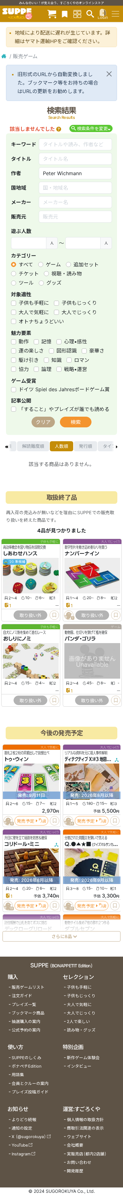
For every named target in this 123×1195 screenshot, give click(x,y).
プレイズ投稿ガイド (30, 1092)
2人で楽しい (78, 1021)
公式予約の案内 (26, 1030)
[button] (58, 129)
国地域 (18, 188)
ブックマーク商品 (28, 1013)
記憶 (46, 341)
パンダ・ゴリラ (80, 638)
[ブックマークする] (54, 615)
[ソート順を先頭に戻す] (6, 446)
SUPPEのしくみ (26, 1057)
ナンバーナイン (82, 553)
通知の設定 (22, 1128)
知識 (56, 360)
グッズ (54, 283)
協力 (24, 369)
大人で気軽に (34, 312)
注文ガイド (22, 995)
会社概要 (75, 1145)
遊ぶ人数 (21, 231)
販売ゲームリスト (28, 987)
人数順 (61, 446)
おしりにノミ (17, 638)
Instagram (21, 1154)
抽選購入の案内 (26, 1021)
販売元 (18, 217)
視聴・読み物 (66, 273)
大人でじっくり (79, 312)
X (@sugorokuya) (29, 1136)
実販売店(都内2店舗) (87, 1154)
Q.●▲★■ (78, 844)
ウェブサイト (79, 1136)
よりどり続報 (24, 1119)
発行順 (85, 446)
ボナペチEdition (26, 1066)
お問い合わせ (79, 1162)
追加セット (86, 264)
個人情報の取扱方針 (85, 1119)
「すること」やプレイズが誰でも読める (64, 409)
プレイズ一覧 (24, 1004)
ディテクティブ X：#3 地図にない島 (92, 759)
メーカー (21, 202)
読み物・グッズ (81, 1030)
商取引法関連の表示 (85, 1128)
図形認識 (66, 350)
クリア (43, 422)
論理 (46, 369)
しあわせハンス (20, 553)
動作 (24, 341)
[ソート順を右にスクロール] (117, 446)
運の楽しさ (31, 350)
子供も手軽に (34, 303)
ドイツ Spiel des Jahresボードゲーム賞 (64, 389)
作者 (16, 173)
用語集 (18, 1074)
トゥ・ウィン (16, 759)
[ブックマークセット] (64, 13)
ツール (26, 283)
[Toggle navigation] (115, 14)
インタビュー (79, 1066)
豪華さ (96, 350)
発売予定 (25, 821)
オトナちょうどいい (41, 321)
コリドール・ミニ (21, 844)
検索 (75, 422)
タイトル (21, 159)
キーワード (23, 144)
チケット (29, 273)
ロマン (81, 360)
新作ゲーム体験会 (83, 1057)
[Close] (109, 74)
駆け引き (29, 360)
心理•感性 (75, 341)
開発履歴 (75, 1171)
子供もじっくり (79, 303)
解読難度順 (33, 446)
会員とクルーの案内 (30, 1083)
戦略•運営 (75, 369)
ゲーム (53, 264)
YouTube (20, 1145)
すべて (26, 264)
